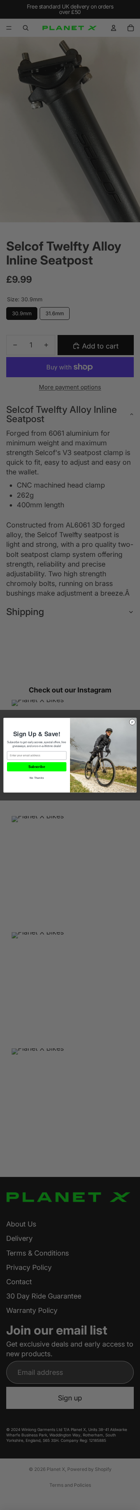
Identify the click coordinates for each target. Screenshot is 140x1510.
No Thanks (37, 777)
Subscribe (36, 767)
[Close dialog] (132, 722)
